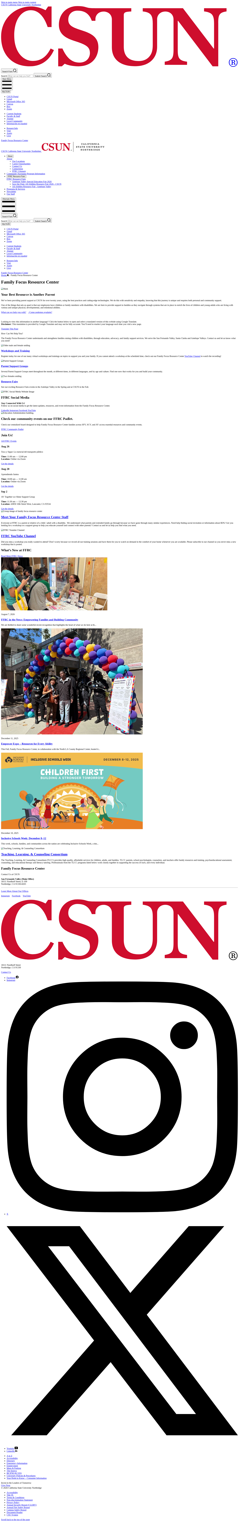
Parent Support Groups (14, 366)
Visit (9, 131)
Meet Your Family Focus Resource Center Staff (34, 517)
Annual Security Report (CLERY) (22, 1505)
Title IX (10, 1495)
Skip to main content (27, 2)
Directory (11, 1461)
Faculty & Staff (13, 116)
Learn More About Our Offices (14, 891)
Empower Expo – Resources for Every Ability (27, 743)
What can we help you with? (13, 312)
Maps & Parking (14, 1468)
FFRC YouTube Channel (18, 536)
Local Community (15, 121)
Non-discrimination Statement (20, 1500)
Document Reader (15, 1512)
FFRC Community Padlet (12, 429)
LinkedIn (5, 410)
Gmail (9, 99)
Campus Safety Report (16, 1510)
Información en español (17, 123)
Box (8, 106)
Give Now (5, 1485)
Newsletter (11, 191)
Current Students (14, 113)
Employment (12, 1466)
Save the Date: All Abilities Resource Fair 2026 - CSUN (36, 184)
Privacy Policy (13, 1502)
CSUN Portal (12, 96)
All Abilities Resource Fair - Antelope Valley (31, 186)
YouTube (32, 410)
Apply (9, 133)
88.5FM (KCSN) (14, 1473)
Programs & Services (16, 189)
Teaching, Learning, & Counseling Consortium (34, 854)
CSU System (12, 1515)
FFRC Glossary (19, 171)
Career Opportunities (21, 164)
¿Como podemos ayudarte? (40, 312)
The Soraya (12, 1471)
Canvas (10, 104)
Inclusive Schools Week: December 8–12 (23, 838)
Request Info (12, 128)
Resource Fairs (9, 381)
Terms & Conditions (15, 1497)
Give (9, 136)
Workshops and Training (15, 350)
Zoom (9, 109)
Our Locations (18, 161)
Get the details (7, 464)
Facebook (23, 410)
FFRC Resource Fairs (16, 176)
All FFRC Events (8, 441)
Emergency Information (17, 1463)
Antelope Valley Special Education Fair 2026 (32, 181)
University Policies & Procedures (21, 1476)
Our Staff (11, 194)
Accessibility (12, 1458)
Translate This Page (9, 329)
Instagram (14, 410)
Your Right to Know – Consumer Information (27, 1478)
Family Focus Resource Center (14, 140)
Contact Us (17, 166)
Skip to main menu (9, 2)
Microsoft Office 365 (16, 101)
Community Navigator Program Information (26, 174)
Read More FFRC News (12, 556)
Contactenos (17, 169)
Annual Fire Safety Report (18, 1507)
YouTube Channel (192, 356)
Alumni (10, 118)
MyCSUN (6, 92)
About (10, 156)
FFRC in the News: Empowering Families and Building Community (39, 619)
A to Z (9, 1456)
